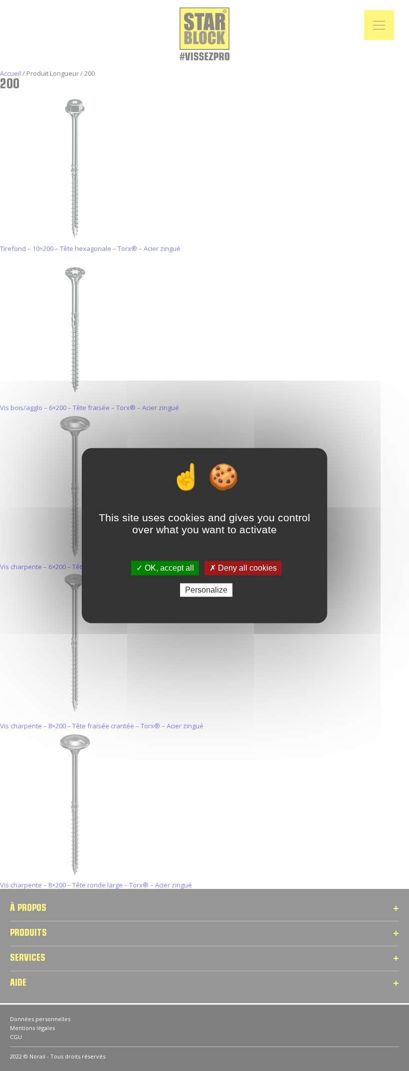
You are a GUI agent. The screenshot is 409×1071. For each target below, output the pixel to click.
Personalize (206, 590)
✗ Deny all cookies (243, 568)
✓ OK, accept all (165, 568)
